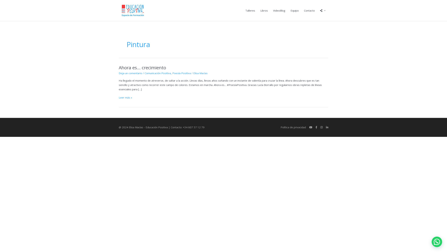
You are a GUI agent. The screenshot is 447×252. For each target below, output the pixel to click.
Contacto (309, 10)
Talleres (250, 10)
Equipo (295, 10)
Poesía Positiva (181, 73)
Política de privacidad (293, 127)
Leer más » (125, 97)
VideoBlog (279, 10)
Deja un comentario (130, 73)
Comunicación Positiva (158, 73)
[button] (437, 242)
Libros (264, 10)
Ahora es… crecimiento (142, 67)
